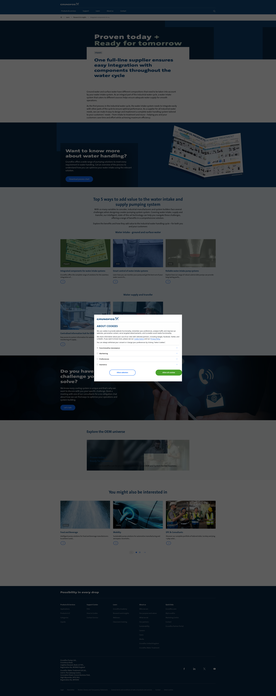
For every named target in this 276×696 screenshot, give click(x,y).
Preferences (104, 359)
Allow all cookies (168, 372)
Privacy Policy (155, 339)
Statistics (103, 364)
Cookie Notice (139, 339)
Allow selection (122, 372)
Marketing (103, 353)
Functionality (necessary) (109, 348)
